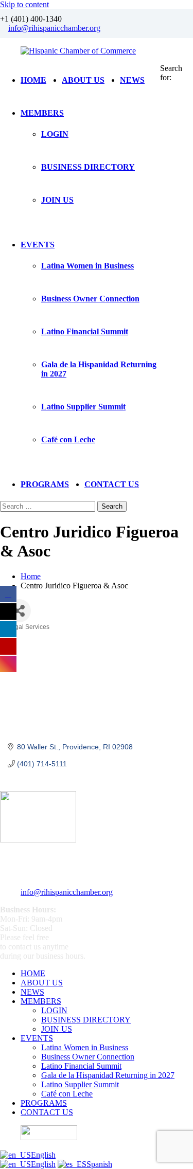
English (43, 1154)
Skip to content (24, 4)
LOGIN (54, 134)
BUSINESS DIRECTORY (88, 167)
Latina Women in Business (87, 265)
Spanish (99, 1164)
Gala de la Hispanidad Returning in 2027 (107, 1075)
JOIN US (57, 199)
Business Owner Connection (90, 298)
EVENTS (38, 244)
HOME (33, 80)
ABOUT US (83, 80)
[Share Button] (19, 610)
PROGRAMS (45, 484)
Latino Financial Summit (84, 331)
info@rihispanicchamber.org (54, 28)
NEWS (132, 80)
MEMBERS (42, 113)
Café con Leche (68, 439)
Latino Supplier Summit (83, 406)
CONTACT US (111, 484)
